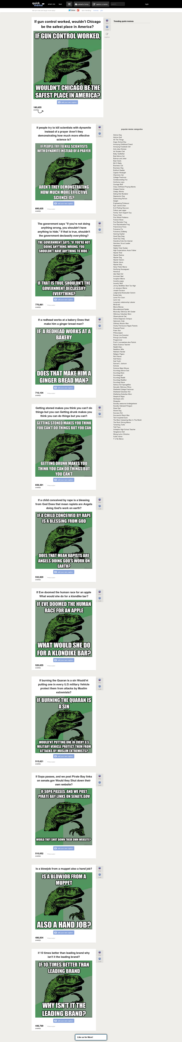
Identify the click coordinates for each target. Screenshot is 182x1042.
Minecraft (116, 304)
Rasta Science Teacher (121, 344)
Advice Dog (117, 135)
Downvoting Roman (120, 198)
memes (96, 10)
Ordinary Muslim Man (121, 323)
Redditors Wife (118, 349)
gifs (101, 10)
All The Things (118, 139)
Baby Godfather (119, 154)
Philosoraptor (118, 333)
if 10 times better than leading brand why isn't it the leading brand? (64, 955)
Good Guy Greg (119, 238)
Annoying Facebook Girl (121, 146)
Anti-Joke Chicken (119, 149)
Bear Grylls (117, 161)
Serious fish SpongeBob (122, 384)
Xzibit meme (117, 436)
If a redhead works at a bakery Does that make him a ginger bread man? (63, 322)
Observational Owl (119, 316)
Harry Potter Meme (120, 267)
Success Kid (117, 413)
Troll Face (116, 427)
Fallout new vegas (119, 210)
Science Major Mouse (121, 368)
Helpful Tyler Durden (120, 248)
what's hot (51, 4)
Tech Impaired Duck (120, 417)
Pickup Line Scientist (121, 335)
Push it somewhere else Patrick (124, 342)
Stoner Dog (117, 410)
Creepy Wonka (118, 191)
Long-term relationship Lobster (124, 302)
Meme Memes (118, 307)
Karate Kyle (117, 295)
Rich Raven (117, 356)
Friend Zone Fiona (119, 227)
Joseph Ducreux (119, 290)
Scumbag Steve (119, 382)
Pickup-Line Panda (120, 337)
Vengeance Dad (119, 432)
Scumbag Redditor (120, 380)
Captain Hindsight (119, 172)
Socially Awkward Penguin (122, 406)
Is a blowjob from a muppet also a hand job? (64, 869)
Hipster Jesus (118, 262)
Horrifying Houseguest (121, 269)
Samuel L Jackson (120, 363)
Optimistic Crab (118, 321)
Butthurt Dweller (119, 170)
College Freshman (119, 177)
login (147, 4)
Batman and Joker (119, 158)
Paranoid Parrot (118, 328)
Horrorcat (116, 271)
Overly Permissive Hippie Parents (125, 326)
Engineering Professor (121, 203)
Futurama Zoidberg (120, 231)
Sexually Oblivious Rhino (122, 387)
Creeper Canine (118, 189)
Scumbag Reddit (119, 377)
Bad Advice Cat (119, 156)
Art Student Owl (119, 151)
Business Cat (118, 165)
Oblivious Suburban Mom (122, 314)
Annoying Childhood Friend (122, 144)
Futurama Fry (118, 229)
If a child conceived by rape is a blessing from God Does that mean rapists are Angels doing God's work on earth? (63, 504)
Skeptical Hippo (119, 396)
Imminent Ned (118, 276)
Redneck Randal (119, 351)
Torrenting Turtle (119, 424)
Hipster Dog (117, 257)
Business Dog (118, 168)
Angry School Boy (119, 142)
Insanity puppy (118, 281)
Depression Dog (119, 196)
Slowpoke (116, 401)
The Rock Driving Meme (122, 422)
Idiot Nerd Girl (118, 274)
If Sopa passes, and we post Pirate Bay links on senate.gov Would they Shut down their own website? (64, 780)
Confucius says (118, 182)
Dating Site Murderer (120, 194)
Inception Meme (119, 278)
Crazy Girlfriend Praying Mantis (124, 187)
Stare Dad (116, 408)
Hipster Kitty (117, 264)
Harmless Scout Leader (121, 243)
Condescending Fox (120, 179)
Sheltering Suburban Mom (122, 394)
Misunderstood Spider (121, 309)
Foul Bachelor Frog (120, 222)
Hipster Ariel (117, 252)
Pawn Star (117, 330)
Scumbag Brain (118, 373)
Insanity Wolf (118, 283)
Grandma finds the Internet (122, 241)
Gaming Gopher (119, 234)
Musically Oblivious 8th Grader (124, 311)
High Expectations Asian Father (124, 250)
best (60, 4)
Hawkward (117, 245)
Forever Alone (118, 219)
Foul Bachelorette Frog (121, 224)
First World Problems (120, 217)
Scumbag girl (118, 375)
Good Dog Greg (118, 236)
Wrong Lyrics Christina (121, 434)
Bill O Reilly (117, 163)
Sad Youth (117, 361)
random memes (69, 4)
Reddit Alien (117, 347)
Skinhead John (118, 399)
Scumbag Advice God (121, 370)
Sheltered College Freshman (123, 389)
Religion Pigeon (118, 354)
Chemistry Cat (118, 175)
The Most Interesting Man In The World (127, 420)
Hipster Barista (118, 255)
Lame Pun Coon (119, 297)
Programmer (117, 340)
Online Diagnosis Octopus (122, 318)
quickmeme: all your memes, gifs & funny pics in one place (38, 4)
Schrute (116, 366)
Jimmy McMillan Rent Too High (124, 285)
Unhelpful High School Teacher (124, 429)
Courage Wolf (118, 184)
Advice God (117, 137)
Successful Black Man (121, 415)
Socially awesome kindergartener (125, 403)
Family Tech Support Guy (122, 212)
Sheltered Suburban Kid (121, 391)
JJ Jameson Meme (120, 288)
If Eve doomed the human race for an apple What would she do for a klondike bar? (63, 594)
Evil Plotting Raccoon (121, 208)
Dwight (115, 201)
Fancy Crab (117, 215)
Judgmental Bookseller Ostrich (124, 293)
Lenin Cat (116, 300)
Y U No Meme (118, 439)
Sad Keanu (117, 359)
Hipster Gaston (118, 260)
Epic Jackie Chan (119, 205)
